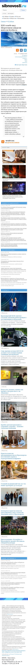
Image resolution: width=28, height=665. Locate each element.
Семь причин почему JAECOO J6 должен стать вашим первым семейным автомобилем (12, 352)
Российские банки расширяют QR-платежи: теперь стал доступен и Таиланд (13, 208)
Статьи (4, 13)
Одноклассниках (13, 142)
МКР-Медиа (10, 13)
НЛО (26, 61)
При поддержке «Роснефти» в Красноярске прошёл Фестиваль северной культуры (12, 541)
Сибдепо (24, 84)
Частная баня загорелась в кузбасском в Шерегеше (12, 179)
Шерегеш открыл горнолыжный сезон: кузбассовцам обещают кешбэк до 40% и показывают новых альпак (13, 197)
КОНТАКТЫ (8, 599)
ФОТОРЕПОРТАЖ (8, 250)
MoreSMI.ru (7, 655)
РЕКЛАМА (20, 599)
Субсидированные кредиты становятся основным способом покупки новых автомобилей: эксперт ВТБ (14, 224)
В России (18, 16)
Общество (13, 18)
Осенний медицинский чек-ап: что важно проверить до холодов (13, 484)
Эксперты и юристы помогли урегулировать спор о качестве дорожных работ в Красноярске (12, 512)
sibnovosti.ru (10, 614)
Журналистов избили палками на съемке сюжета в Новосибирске (13, 254)
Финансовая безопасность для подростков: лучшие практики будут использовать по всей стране (14, 229)
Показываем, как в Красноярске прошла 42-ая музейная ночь (12, 261)
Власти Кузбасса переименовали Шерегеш (13, 164)
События (3, 386)
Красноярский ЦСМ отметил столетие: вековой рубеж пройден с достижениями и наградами (14, 317)
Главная (3, 21)
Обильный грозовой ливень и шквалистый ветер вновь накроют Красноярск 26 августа (13, 583)
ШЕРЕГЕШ (24, 62)
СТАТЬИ (5, 290)
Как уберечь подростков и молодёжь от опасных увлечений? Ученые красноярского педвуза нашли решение (13, 219)
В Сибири (5, 16)
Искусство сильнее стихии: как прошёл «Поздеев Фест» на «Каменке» (12, 391)
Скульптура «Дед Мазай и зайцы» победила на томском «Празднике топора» (12, 563)
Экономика (21, 18)
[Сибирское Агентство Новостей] (14, 5)
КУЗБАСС (25, 58)
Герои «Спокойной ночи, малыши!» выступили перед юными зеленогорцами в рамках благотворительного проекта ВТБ (14, 245)
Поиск (23, 10)
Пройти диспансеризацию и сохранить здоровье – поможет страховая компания (12, 426)
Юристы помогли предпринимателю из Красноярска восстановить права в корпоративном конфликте (14, 455)
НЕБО (25, 60)
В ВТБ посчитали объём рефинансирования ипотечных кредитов (12, 233)
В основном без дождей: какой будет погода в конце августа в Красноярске (12, 588)
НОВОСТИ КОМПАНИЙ (10, 203)
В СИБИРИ (24, 55)
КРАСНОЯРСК (11, 1)
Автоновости (5, 348)
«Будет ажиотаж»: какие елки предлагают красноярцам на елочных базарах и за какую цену (13, 269)
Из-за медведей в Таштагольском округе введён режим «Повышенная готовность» (13, 573)
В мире (12, 16)
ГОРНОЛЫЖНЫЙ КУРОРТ (21, 57)
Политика (6, 18)
